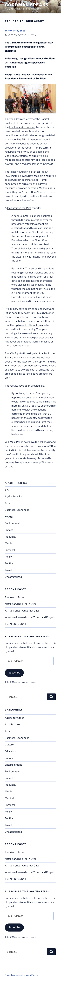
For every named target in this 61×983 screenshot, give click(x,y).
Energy (9, 516)
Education (10, 751)
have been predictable (31, 385)
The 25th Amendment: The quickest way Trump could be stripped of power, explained (29, 46)
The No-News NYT (15, 624)
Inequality (10, 536)
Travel (8, 570)
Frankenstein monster (22, 127)
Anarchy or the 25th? (20, 35)
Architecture (12, 724)
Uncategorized (13, 576)
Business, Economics (17, 509)
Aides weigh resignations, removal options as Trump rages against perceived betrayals (30, 62)
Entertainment (13, 764)
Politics (9, 563)
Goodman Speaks (27, 4)
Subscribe (14, 672)
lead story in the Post (19, 208)
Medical (9, 798)
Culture (9, 744)
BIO (7, 489)
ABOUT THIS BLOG (16, 482)
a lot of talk (35, 171)
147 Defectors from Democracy (23, 365)
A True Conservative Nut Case (22, 610)
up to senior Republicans (29, 325)
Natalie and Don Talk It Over (20, 603)
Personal (10, 550)
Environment (12, 523)
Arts (7, 503)
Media (8, 543)
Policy (8, 556)
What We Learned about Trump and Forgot (29, 617)
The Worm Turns (14, 597)
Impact (9, 530)
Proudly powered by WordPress (21, 975)
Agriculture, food (14, 496)
